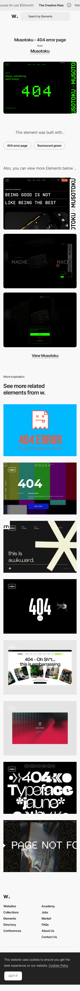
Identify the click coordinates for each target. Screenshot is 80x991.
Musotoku (40, 51)
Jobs (45, 912)
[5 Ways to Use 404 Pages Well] (40, 430)
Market (46, 918)
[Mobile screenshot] (40, 320)
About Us (48, 930)
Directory (9, 924)
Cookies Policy (58, 965)
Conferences (12, 930)
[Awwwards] (15, 16)
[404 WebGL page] (40, 606)
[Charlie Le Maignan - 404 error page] (40, 788)
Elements (9, 918)
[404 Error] (40, 728)
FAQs (45, 924)
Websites (9, 906)
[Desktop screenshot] (40, 261)
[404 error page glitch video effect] (40, 488)
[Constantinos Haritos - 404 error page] (40, 846)
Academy (48, 906)
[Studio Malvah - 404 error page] (40, 547)
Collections (11, 912)
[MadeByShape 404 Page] (40, 667)
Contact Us (49, 937)
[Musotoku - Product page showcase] (40, 204)
